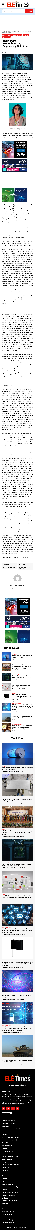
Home (3, 31)
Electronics (4, 35)
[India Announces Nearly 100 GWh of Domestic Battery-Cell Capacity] (6, 656)
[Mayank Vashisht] (17, 578)
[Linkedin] (8, 1108)
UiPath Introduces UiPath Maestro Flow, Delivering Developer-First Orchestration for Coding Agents (17, 930)
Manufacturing (26, 35)
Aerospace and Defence (17, 35)
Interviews (13, 31)
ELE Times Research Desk (8, 771)
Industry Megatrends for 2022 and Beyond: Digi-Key (25, 567)
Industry (9, 35)
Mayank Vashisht (7, 50)
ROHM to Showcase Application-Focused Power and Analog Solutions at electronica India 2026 (22, 687)
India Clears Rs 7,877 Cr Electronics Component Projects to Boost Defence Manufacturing (22, 727)
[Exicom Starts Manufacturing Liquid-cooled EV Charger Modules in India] (17, 785)
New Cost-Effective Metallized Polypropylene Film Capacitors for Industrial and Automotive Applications (17, 963)
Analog (13, 663)
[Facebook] (3, 1108)
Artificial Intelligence (16, 703)
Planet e (8, 31)
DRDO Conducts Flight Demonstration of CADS (9, 566)
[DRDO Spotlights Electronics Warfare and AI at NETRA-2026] (6, 717)
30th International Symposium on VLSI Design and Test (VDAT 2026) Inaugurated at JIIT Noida (21, 666)
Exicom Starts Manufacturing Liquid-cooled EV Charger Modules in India (17, 800)
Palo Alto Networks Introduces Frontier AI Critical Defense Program (16, 864)
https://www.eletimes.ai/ (17, 588)
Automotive (14, 654)
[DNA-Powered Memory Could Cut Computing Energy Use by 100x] (17, 981)
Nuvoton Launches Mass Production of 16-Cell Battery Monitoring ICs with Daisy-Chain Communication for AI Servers (17, 1028)
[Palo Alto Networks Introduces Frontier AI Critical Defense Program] (6, 677)
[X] (17, 1108)
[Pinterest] (13, 1108)
